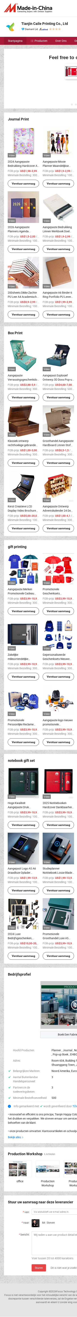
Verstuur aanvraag (23, 154)
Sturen (39, 1238)
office (20, 1151)
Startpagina (15, 41)
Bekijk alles (14, 1108)
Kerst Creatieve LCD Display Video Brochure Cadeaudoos (22, 481)
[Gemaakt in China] (29, 8)
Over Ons (61, 41)
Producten (41, 41)
